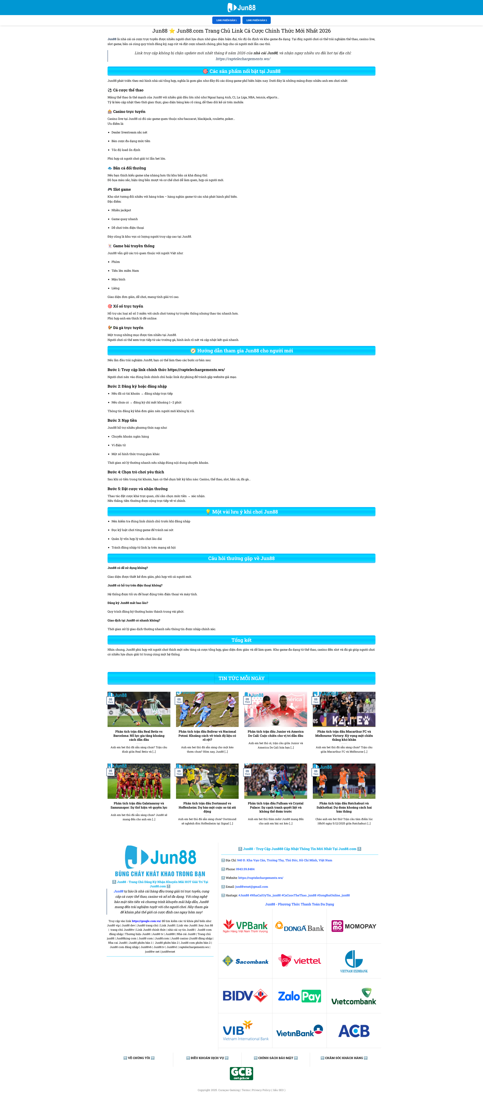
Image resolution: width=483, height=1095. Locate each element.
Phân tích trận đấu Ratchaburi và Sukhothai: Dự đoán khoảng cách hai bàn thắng (344, 807)
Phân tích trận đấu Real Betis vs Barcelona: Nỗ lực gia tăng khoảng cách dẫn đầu (139, 735)
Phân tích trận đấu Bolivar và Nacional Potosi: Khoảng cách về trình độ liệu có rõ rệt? (207, 735)
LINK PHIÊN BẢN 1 (226, 20)
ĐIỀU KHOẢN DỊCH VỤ (207, 1058)
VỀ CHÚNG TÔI (139, 1058)
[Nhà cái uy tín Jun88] (241, 7)
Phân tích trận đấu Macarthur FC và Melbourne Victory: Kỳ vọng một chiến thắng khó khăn (344, 735)
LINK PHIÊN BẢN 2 (256, 20)
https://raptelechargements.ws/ (243, 58)
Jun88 (118, 891)
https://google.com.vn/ (146, 921)
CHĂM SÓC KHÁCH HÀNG (344, 1058)
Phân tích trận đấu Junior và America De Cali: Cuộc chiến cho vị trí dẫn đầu (276, 733)
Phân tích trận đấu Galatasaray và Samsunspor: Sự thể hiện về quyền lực (139, 805)
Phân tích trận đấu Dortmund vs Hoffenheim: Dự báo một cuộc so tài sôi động (207, 807)
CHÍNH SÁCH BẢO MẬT (275, 1058)
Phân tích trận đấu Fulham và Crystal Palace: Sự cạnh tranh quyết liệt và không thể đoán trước (275, 807)
